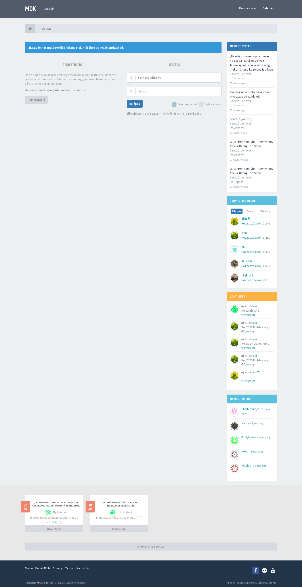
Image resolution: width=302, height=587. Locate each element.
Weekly (265, 211)
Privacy (58, 568)
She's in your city (241, 119)
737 (265, 280)
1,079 (266, 252)
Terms (69, 568)
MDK (30, 8)
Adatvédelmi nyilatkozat (70, 90)
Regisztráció (247, 8)
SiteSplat (59, 582)
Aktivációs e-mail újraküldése (182, 113)
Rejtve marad (213, 104)
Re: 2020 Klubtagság (254, 327)
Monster (239, 78)
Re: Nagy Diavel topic (255, 343)
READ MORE (54, 528)
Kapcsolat (83, 568)
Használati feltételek (38, 90)
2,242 (266, 223)
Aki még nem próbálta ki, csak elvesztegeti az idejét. (121, 504)
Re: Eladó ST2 (250, 311)
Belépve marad (187, 104)
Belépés (268, 8)
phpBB (81, 582)
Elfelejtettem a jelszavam (143, 113)
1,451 (266, 238)
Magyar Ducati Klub (37, 568)
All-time (237, 211)
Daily (250, 211)
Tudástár (48, 9)
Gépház (238, 182)
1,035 (266, 266)
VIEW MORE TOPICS (151, 547)
